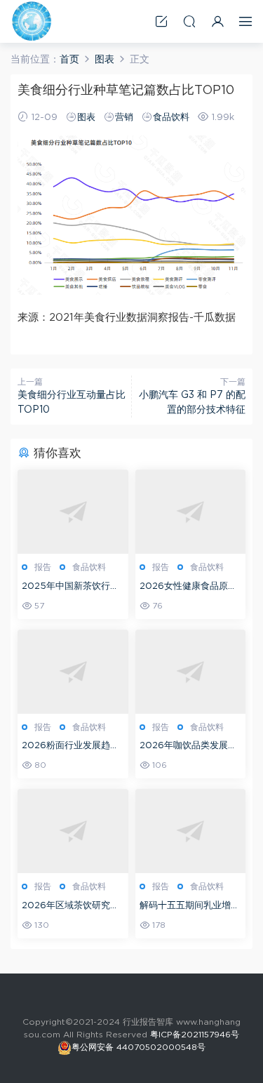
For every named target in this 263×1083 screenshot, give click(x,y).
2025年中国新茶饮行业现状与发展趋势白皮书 (70, 588)
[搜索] (189, 21)
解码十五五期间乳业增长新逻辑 (190, 907)
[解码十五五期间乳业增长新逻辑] (190, 831)
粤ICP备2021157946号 (194, 1034)
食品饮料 (171, 117)
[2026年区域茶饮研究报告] (73, 831)
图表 (86, 117)
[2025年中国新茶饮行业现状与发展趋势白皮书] (73, 512)
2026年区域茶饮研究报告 (70, 907)
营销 (124, 117)
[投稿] (161, 21)
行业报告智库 (32, 21)
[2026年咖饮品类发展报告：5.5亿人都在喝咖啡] (190, 672)
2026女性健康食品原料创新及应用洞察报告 (188, 588)
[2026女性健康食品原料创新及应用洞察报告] (190, 512)
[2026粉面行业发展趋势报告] (73, 672)
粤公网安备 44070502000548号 (138, 1047)
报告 (42, 567)
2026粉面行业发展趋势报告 (70, 747)
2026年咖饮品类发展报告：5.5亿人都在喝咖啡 (188, 747)
